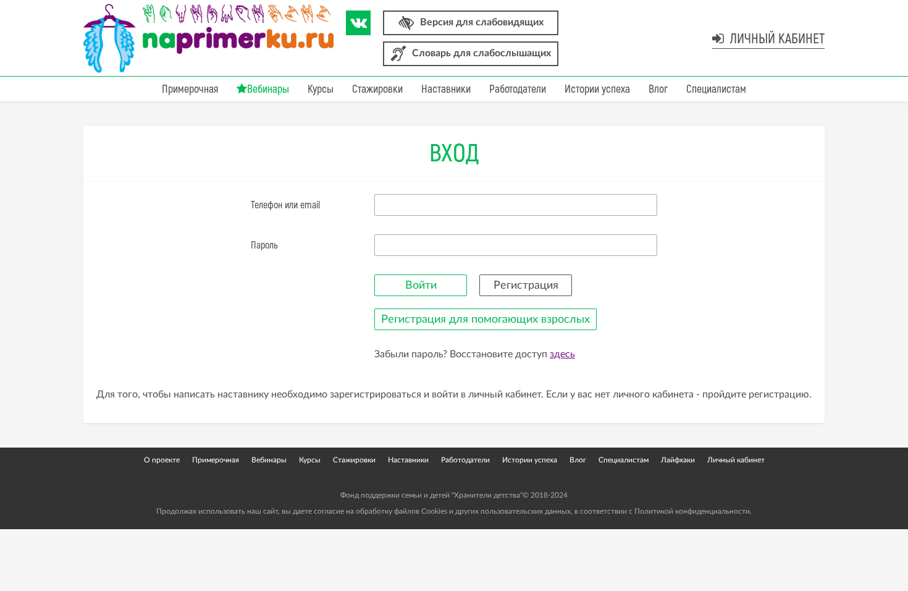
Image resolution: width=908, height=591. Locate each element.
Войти (421, 285)
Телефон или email (285, 205)
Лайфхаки (678, 460)
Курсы (321, 89)
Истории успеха (597, 89)
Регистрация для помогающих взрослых (485, 319)
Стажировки (377, 89)
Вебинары (268, 89)
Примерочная (190, 89)
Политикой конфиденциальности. (693, 511)
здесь (562, 354)
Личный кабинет (776, 39)
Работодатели (517, 89)
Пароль (264, 245)
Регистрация (526, 285)
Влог (658, 89)
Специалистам (716, 89)
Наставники (446, 89)
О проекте (162, 460)
